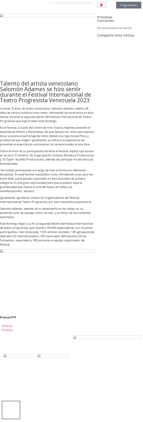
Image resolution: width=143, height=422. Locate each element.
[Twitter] (15, 343)
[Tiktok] (34, 343)
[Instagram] (25, 343)
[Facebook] (6, 343)
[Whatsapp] (43, 343)
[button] (71, 3)
